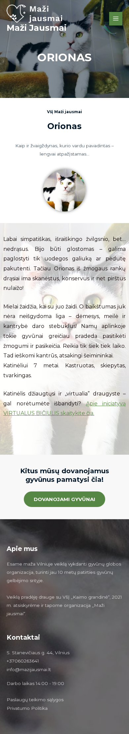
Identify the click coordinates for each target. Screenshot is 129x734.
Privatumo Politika (27, 708)
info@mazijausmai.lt (29, 669)
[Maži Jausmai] (40, 14)
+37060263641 (23, 661)
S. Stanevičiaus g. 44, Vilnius (38, 652)
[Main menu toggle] (116, 18)
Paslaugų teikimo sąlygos (35, 699)
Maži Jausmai (36, 28)
